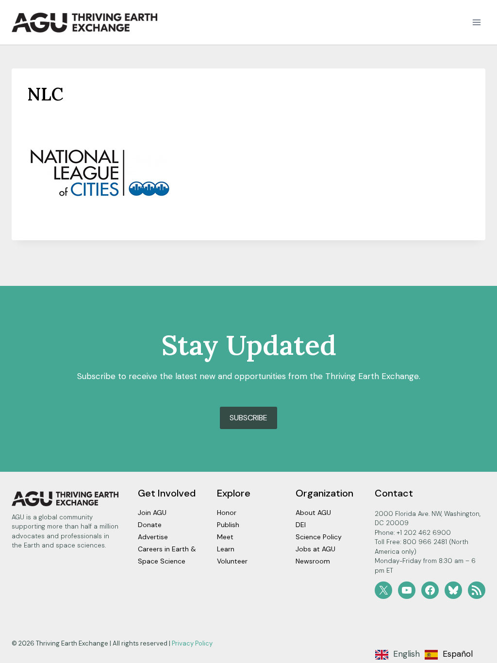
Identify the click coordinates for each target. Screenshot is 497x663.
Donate (150, 524)
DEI (301, 524)
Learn (225, 549)
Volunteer (232, 561)
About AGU (313, 512)
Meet (225, 536)
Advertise (153, 536)
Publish (228, 524)
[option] (449, 655)
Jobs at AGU (315, 549)
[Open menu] (476, 22)
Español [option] (458, 653)
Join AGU (152, 512)
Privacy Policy (192, 643)
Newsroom (313, 561)
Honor (226, 512)
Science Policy (319, 536)
